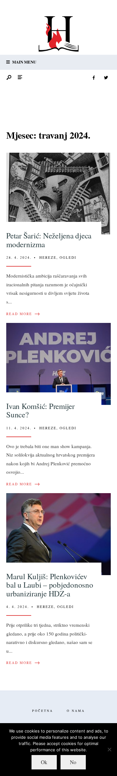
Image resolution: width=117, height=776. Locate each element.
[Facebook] (94, 78)
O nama (76, 710)
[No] (109, 749)
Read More (23, 314)
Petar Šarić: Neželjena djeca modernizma (48, 239)
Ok (44, 762)
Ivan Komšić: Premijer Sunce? (40, 410)
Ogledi (68, 257)
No (73, 762)
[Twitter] (106, 78)
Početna (42, 710)
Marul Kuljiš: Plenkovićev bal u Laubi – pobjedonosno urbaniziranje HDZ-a (49, 585)
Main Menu (23, 62)
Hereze (47, 257)
